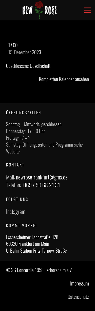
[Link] (39, 10)
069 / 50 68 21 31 (41, 185)
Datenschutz (78, 297)
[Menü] (87, 10)
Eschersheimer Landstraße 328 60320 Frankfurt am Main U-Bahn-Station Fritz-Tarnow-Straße (36, 244)
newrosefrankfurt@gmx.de (42, 177)
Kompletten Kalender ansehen (64, 79)
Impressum (79, 284)
